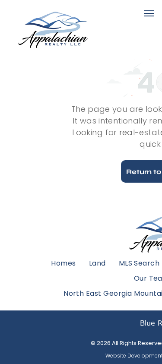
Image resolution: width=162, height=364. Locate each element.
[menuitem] (63, 262)
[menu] (149, 13)
